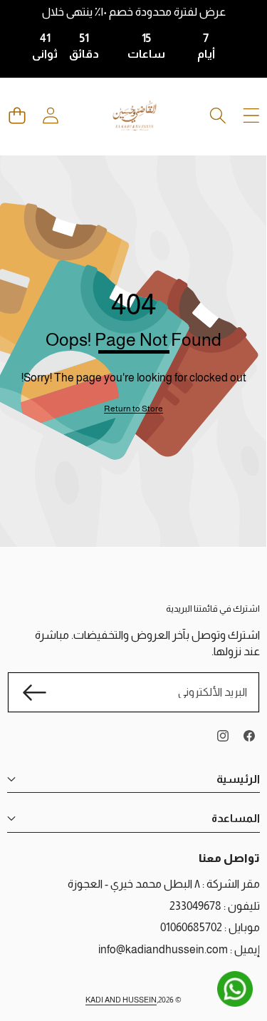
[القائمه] (251, 116)
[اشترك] (34, 692)
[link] (133, 409)
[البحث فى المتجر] (217, 116)
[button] (17, 116)
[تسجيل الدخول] (50, 116)
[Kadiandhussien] (134, 115)
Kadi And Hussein (121, 999)
